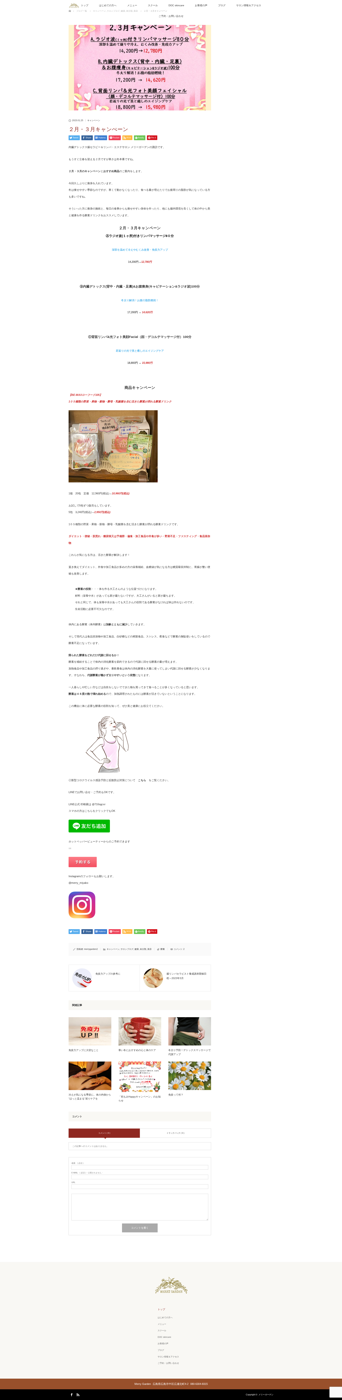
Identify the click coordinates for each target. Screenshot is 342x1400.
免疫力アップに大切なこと (84, 1050)
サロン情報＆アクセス (248, 5)
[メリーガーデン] (171, 1291)
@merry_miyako (78, 882)
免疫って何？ (175, 1094)
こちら (89, 810)
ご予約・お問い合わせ (171, 16)
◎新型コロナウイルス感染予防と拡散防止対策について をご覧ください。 (119, 780)
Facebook (71, 1394)
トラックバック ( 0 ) (175, 1133)
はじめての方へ (107, 5)
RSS (77, 1394)
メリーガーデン (265, 1394)
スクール (153, 5)
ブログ (222, 5)
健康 (136, 949)
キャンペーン (93, 120)
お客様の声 (201, 5)
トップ (84, 5)
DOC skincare (176, 5)
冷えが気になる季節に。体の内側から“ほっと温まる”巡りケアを (90, 1096)
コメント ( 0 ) (104, 1133)
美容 (149, 949)
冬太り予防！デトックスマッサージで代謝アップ (189, 1052)
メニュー (132, 5)
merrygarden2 (91, 949)
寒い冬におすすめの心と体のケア (137, 1050)
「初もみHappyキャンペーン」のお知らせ (139, 1098)
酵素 (162, 949)
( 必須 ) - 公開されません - (87, 1173)
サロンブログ (127, 949)
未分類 (143, 949)
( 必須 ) (77, 1163)
